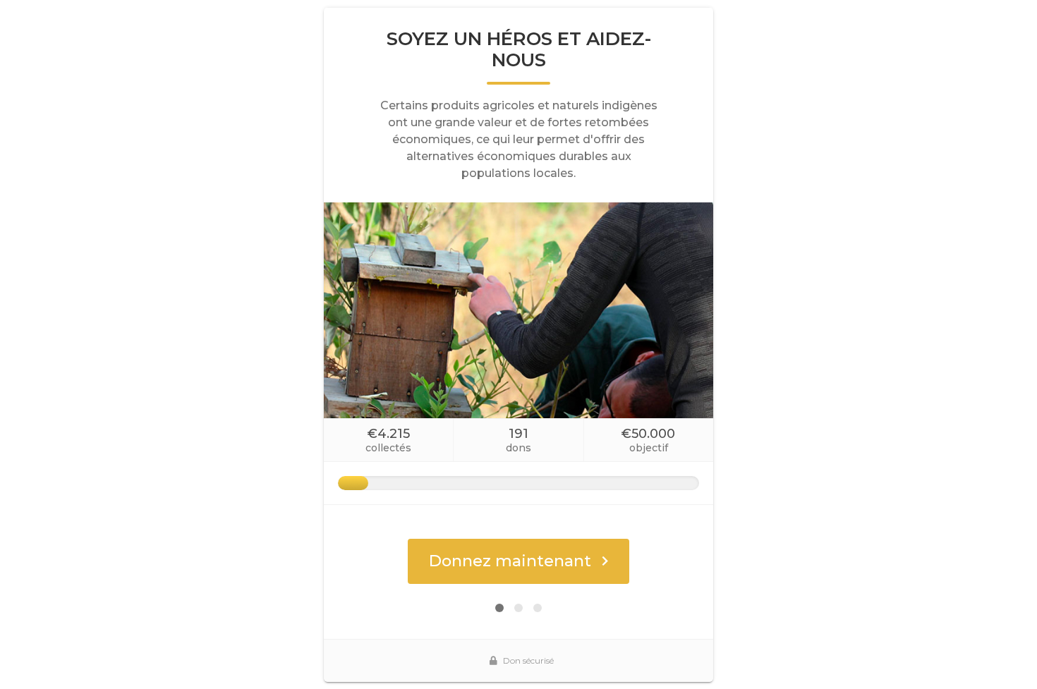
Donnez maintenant (510, 561)
